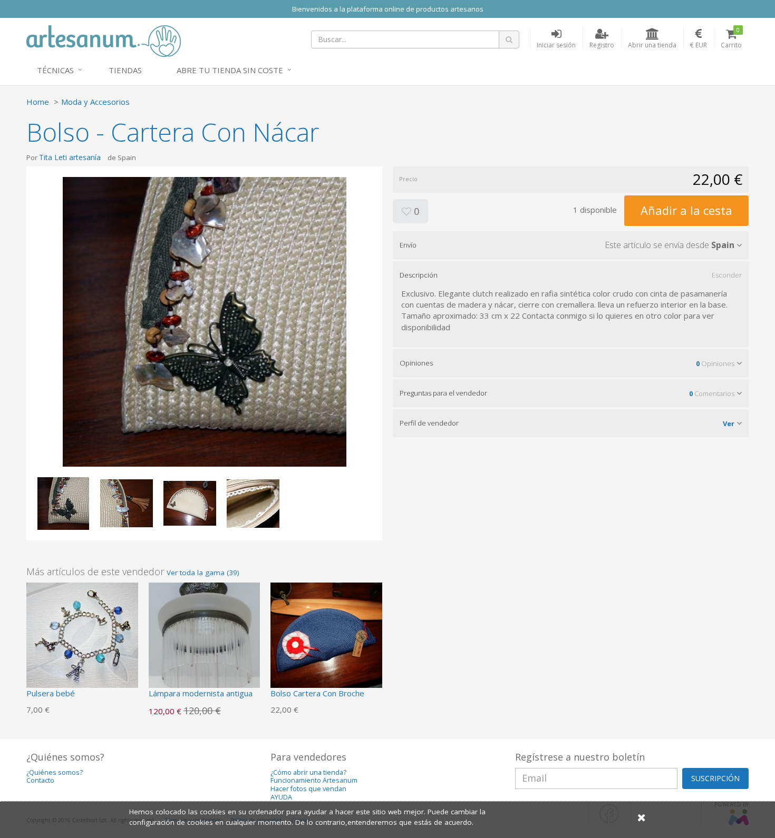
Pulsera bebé (50, 693)
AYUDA (281, 797)
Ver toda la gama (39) (203, 572)
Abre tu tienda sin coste (230, 70)
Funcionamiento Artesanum (313, 780)
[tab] (570, 245)
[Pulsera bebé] (82, 637)
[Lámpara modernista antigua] (204, 637)
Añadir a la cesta (686, 210)
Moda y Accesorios (95, 101)
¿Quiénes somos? (54, 772)
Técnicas (55, 70)
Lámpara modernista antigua (201, 693)
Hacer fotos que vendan (308, 788)
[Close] (641, 817)
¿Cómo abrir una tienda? (308, 772)
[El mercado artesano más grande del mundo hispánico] (103, 40)
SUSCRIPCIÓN (715, 778)
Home (37, 101)
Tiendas (125, 70)
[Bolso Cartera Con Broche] (326, 637)
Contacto (40, 780)
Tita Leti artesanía (70, 157)
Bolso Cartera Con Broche (317, 693)
